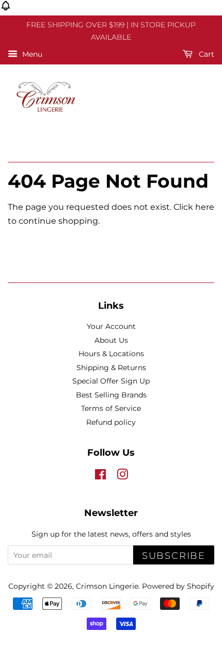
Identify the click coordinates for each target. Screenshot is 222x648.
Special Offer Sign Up (111, 381)
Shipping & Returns (111, 367)
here (204, 207)
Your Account (111, 326)
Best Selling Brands (111, 395)
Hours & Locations (111, 354)
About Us (111, 340)
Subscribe (173, 555)
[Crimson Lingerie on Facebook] (100, 476)
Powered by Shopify (178, 586)
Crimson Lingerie (107, 586)
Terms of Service (111, 408)
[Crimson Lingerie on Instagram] (122, 476)
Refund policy (111, 422)
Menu (31, 54)
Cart (205, 54)
